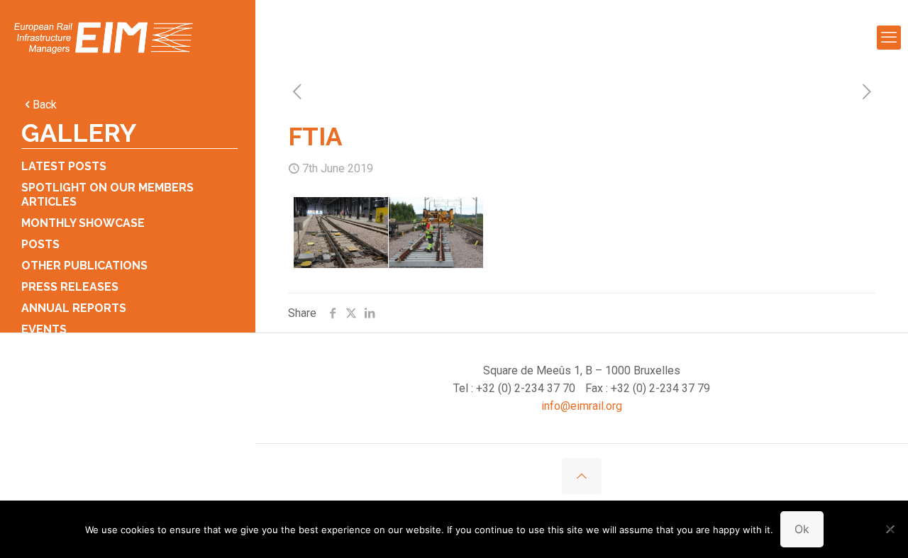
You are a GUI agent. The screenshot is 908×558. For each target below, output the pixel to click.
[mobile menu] (889, 38)
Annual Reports (73, 308)
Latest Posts (63, 166)
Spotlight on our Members (107, 187)
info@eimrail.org (581, 406)
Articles (49, 201)
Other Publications (84, 265)
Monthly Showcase (83, 223)
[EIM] (103, 37)
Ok (801, 529)
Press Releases (69, 287)
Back (45, 104)
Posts (40, 244)
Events (44, 329)
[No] (890, 529)
